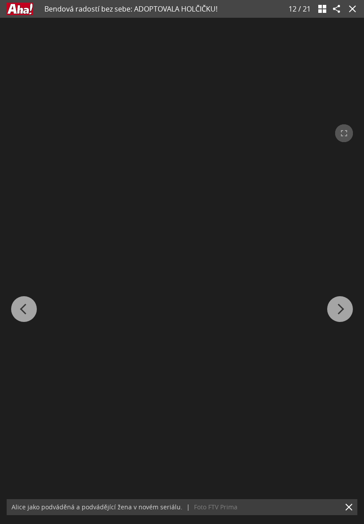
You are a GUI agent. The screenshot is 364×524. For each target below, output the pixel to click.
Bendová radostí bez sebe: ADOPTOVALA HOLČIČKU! (131, 9)
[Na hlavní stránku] (20, 9)
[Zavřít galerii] (350, 8)
